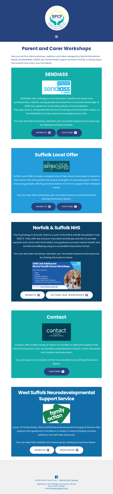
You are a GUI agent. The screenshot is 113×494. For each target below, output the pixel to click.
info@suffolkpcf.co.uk (59, 488)
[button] (108, 3)
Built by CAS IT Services (69, 480)
